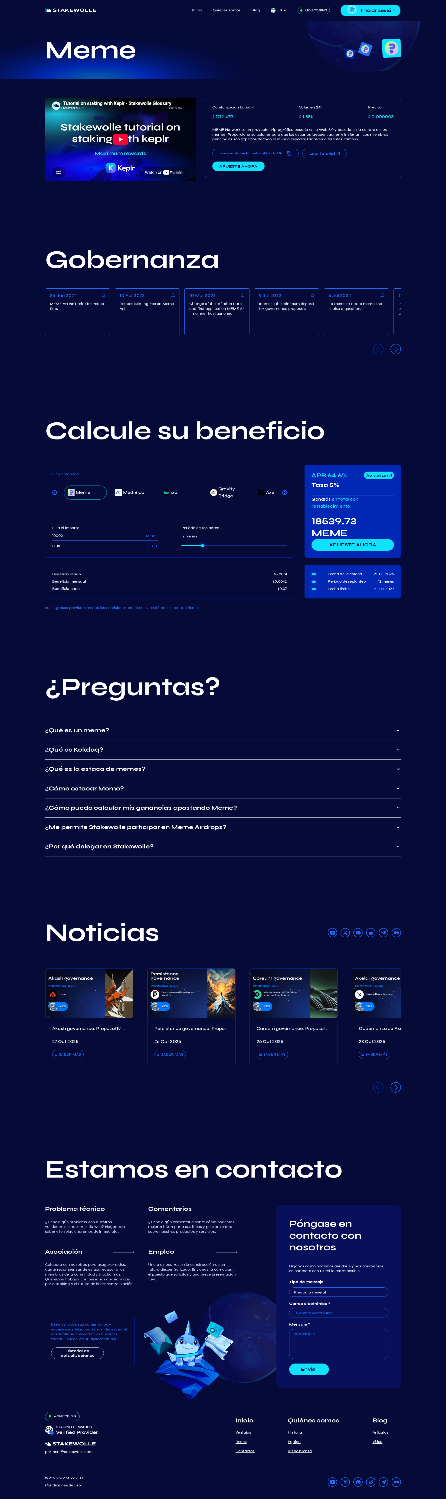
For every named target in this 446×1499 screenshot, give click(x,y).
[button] (283, 10)
